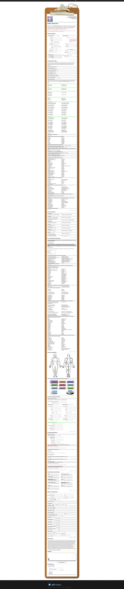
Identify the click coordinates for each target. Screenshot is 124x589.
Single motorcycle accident (51, 261)
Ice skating (49, 334)
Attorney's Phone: (52, 429)
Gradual (49, 145)
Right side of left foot (64, 131)
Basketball (49, 326)
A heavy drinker (50, 310)
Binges (49, 344)
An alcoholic (63, 308)
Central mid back (64, 92)
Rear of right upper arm (51, 108)
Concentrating (50, 201)
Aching (49, 137)
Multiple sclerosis (64, 279)
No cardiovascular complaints (52, 222)
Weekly (52, 475)
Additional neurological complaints (66, 217)
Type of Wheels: (55, 532)
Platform (57, 504)
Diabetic (63, 338)
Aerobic (49, 323)
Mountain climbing (64, 318)
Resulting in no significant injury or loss (67, 259)
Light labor (49, 297)
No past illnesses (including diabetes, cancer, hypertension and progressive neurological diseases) (61, 248)
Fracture (63, 269)
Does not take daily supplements (66, 348)
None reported (50, 286)
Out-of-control (50, 338)
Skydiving (63, 322)
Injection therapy (50, 190)
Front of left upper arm (65, 107)
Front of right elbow (50, 109)
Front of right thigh (50, 122)
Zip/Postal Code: (66, 56)
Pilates (63, 330)
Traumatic (66, 145)
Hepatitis (63, 271)
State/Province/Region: (66, 55)
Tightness (63, 142)
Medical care (50, 191)
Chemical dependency (51, 280)
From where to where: (50, 536)
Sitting (63, 167)
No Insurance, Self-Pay (64, 399)
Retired (63, 289)
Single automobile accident (51, 258)
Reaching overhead (64, 201)
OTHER (49, 133)
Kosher (63, 341)
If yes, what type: (58, 527)
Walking (63, 174)
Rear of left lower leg (64, 118)
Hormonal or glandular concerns (66, 233)
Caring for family (50, 199)
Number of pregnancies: (49, 252)
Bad (56, 533)
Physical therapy (64, 189)
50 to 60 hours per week (65, 292)
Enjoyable (63, 298)
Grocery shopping (50, 174)
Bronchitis (49, 278)
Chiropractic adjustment (51, 179)
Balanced (49, 346)
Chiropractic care (50, 187)
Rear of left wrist (64, 112)
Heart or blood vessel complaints (66, 222)
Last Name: (51, 40)
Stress (63, 169)
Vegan (63, 345)
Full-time (49, 289)
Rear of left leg (50, 128)
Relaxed (63, 299)
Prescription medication (65, 179)
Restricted (49, 339)
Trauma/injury (64, 282)
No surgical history (50, 243)
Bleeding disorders (50, 276)
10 (59, 150)
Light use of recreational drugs (52, 314)
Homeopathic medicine (51, 189)
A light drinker (50, 308)
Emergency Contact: (50, 54)
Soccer (63, 324)
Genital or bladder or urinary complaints (67, 230)
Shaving (63, 166)
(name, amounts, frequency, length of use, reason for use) (55, 462)
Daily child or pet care (51, 168)
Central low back (64, 94)
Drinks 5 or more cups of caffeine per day (67, 312)
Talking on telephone (64, 171)
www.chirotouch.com (68, 587)
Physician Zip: (53, 443)
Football (49, 330)
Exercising (49, 203)
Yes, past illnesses (50, 247)
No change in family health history (52, 270)
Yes (48, 135)
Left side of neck (64, 89)
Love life (63, 199)
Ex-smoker (49, 306)
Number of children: (50, 250)
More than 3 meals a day (51, 342)
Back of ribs (63, 98)
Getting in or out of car (51, 171)
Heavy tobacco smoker (51, 307)
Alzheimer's (49, 272)
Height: (52, 46)
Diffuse (49, 140)
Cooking (49, 166)
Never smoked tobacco (65, 305)
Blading (49, 327)
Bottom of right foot (50, 130)
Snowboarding (64, 323)
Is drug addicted (64, 314)
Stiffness (63, 140)
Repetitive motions (64, 163)
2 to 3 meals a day (50, 341)
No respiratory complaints (51, 225)
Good (54, 533)
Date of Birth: (51, 43)
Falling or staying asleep (51, 170)
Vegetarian (63, 346)
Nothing (49, 178)
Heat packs (49, 181)
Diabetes (49, 282)
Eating (49, 169)
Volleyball (63, 326)
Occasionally (55, 475)
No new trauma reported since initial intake (53, 257)
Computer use (50, 165)
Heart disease (64, 270)
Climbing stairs (50, 164)
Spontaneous (59, 145)
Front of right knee (64, 122)
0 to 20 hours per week (51, 292)
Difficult (63, 297)
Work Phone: (67, 46)
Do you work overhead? (65, 498)
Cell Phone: (67, 45)
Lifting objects (50, 207)
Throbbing (63, 141)
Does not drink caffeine (51, 311)
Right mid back (50, 92)
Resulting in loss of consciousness (66, 261)
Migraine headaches (64, 278)
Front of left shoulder (64, 105)
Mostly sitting (50, 295)
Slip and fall (49, 259)
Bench (53, 504)
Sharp (63, 137)
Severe (66, 147)
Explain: (54, 506)
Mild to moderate (52, 147)
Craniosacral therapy (51, 188)
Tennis (63, 325)
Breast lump (49, 277)
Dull (48, 141)
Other (66, 504)
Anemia (49, 273)
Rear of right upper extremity (52, 103)
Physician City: (53, 440)
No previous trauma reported (52, 256)
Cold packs (49, 180)
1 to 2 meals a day (50, 340)
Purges (49, 345)
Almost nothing (50, 322)
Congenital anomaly (51, 281)
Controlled (49, 337)
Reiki (62, 191)
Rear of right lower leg (51, 118)
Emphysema (49, 283)
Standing (63, 204)
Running (63, 165)
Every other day (50, 320)
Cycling (49, 329)
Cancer (49, 279)
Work (62, 182)
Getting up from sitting (51, 173)
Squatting (63, 168)
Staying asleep (64, 205)
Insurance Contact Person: (51, 425)
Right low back (50, 94)
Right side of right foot (51, 131)
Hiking (49, 333)
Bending (49, 161)
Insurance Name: (50, 406)
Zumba (63, 333)
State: (52, 412)
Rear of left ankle (64, 128)
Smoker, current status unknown (66, 306)
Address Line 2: (67, 52)
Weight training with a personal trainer (67, 329)
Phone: (52, 57)
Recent (55, 145)
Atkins (62, 337)
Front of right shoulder (51, 105)
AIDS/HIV (49, 271)
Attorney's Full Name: (52, 428)
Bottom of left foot (64, 130)
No (50, 135)
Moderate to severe (61, 147)
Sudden (63, 145)
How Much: (53, 513)
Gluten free (63, 339)
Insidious (52, 145)
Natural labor (63, 280)
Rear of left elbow (64, 110)
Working (63, 175)
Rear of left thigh (50, 124)
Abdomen (49, 98)
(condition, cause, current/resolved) (58, 445)
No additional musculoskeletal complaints (53, 214)
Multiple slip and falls (51, 260)
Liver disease (63, 277)
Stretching (63, 170)
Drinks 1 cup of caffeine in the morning (53, 312)
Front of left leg (50, 127)
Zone (62, 347)
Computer (63, 295)
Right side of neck (64, 88)
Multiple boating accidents (65, 256)
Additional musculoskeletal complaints (67, 214)
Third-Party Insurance (57, 399)
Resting (63, 164)
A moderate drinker (50, 309)
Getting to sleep (50, 205)
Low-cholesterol (50, 349)
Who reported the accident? (51, 495)
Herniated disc (64, 273)
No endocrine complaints (51, 233)
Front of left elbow (64, 109)
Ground (50, 504)
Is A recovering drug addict (65, 315)
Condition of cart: (50, 533)
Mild (48, 147)
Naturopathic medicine (51, 192)
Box (60, 504)
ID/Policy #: (51, 415)
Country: (68, 49)
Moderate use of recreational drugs (52, 315)
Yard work (63, 207)
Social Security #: (51, 44)
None (49, 319)
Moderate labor (50, 298)
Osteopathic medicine (65, 187)
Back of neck (50, 89)
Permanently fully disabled (65, 286)
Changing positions (50, 163)
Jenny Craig (63, 340)
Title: (65, 495)
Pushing (63, 161)
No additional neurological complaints (53, 217)
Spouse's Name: (51, 50)
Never (59, 475)
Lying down (63, 159)
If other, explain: (63, 533)
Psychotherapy (64, 190)
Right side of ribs (64, 99)
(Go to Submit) (74, 59)
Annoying (49, 138)
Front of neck (50, 88)
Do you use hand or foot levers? (52, 498)
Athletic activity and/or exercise (52, 159)
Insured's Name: (51, 418)
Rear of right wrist (50, 112)
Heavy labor (49, 299)
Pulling (49, 143)
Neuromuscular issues (65, 281)
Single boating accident (51, 262)
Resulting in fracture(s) (65, 257)
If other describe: (58, 518)
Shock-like (63, 138)
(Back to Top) (70, 59)
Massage (49, 182)
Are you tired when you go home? (52, 499)
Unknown (69, 145)
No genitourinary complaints (52, 230)
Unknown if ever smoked (65, 307)
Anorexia (49, 274)
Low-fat (49, 348)
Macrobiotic (63, 342)
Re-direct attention (64, 180)
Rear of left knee (64, 124)
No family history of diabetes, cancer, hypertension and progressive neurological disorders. (53, 267)
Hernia (63, 272)
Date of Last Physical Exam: (51, 435)
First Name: (51, 37)
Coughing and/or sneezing (51, 167)
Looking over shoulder (51, 176)
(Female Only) (58, 456)
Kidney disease (64, 276)
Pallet (63, 504)
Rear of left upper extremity (65, 103)
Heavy (49, 142)
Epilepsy (49, 284)
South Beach (63, 344)
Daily (49, 318)
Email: (68, 37)
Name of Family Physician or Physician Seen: (51, 437)
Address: (52, 409)
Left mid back (50, 93)
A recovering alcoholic (65, 309)
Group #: (52, 416)
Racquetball (63, 320)
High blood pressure (64, 274)
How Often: (65, 513)
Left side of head (64, 85)
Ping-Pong (63, 319)
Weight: (52, 47)
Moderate (56, 147)
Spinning (63, 331)
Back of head (50, 85)
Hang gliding (50, 332)
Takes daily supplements (65, 349)
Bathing (49, 160)
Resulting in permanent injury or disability (67, 258)
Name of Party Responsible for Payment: (53, 401)
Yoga (62, 332)
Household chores (50, 175)
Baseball (49, 325)
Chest (49, 99)
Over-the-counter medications (52, 183)
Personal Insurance (50, 399)
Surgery (63, 192)
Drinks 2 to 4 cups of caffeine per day (67, 311)
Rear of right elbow (50, 110)
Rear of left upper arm (65, 108)
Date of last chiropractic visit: (51, 454)
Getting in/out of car (50, 204)
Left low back (50, 95)
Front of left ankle (64, 127)
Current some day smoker (51, 305)
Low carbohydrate (50, 347)
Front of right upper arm (51, 107)
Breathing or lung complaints (65, 225)
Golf (48, 331)
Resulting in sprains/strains (65, 260)
